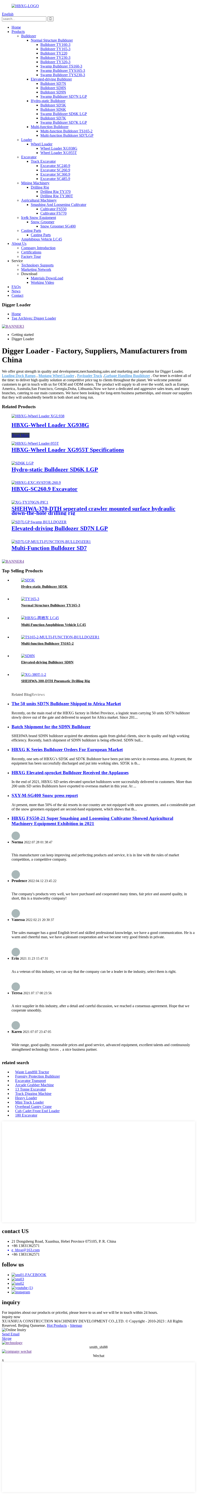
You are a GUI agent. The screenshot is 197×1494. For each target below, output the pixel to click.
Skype (7, 1338)
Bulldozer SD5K (53, 105)
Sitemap (76, 1325)
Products (18, 32)
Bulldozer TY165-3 (55, 49)
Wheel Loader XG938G (58, 148)
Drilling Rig (40, 187)
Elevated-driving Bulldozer (51, 79)
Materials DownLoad (47, 278)
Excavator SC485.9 (55, 179)
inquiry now (11, 1317)
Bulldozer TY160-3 (55, 45)
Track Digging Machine (33, 1094)
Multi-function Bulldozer (49, 127)
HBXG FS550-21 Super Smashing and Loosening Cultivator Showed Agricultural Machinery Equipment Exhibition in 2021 (92, 821)
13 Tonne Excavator (30, 1089)
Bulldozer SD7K (53, 118)
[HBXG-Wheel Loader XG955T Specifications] (35, 443)
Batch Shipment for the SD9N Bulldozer (51, 726)
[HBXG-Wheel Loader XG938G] (38, 416)
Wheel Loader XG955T (58, 153)
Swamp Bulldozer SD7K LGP (63, 122)
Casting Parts (31, 230)
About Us (19, 243)
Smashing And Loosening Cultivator (58, 205)
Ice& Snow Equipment (38, 218)
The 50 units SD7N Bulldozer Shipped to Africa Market (66, 703)
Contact (17, 295)
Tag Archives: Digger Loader (34, 318)
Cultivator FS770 (53, 213)
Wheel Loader (41, 144)
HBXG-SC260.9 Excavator (45, 489)
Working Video (42, 282)
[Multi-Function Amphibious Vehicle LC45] (40, 618)
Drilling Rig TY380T (56, 196)
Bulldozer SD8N (53, 88)
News (16, 291)
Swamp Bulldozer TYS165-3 (62, 70)
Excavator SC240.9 (55, 166)
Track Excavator (43, 161)
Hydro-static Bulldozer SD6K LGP (55, 469)
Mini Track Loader (29, 1102)
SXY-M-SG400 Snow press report (45, 795)
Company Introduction (38, 248)
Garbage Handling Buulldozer (127, 376)
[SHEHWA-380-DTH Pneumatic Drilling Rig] (33, 675)
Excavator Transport (30, 1081)
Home (16, 27)
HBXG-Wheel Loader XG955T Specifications (68, 450)
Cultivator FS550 (53, 209)
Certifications (31, 252)
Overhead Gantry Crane (33, 1107)
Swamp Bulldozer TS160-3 (61, 66)
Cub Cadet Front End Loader (37, 1111)
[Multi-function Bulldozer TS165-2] (60, 637)
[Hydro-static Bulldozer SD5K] (28, 580)
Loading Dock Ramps (19, 376)
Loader (26, 140)
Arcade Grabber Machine (34, 1085)
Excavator (29, 157)
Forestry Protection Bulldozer (37, 1076)
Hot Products (57, 1325)
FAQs (16, 287)
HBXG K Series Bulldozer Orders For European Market (67, 749)
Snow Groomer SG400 (58, 226)
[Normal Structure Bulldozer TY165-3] (30, 599)
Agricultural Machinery (39, 200)
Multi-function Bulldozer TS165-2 (66, 131)
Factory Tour (31, 256)
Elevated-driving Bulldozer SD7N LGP (60, 528)
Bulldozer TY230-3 (55, 58)
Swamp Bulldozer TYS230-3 (62, 75)
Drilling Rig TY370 (55, 192)
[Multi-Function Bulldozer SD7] (51, 542)
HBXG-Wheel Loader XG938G (50, 425)
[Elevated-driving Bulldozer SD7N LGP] (39, 522)
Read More (20, 435)
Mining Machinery (35, 183)
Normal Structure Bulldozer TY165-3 (50, 605)
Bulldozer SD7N (53, 83)
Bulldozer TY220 (53, 53)
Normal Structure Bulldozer (52, 40)
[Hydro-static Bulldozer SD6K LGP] (23, 463)
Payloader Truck (89, 376)
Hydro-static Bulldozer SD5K (44, 586)
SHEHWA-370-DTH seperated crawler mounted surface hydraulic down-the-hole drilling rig (93, 511)
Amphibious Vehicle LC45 (41, 239)
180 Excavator (26, 1115)
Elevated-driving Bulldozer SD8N (47, 662)
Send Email (10, 1334)
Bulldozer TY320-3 (55, 62)
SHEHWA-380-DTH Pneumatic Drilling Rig (55, 681)
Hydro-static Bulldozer (48, 101)
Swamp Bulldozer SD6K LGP (63, 114)
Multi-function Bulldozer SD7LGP (66, 135)
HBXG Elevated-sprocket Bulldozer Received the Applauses (70, 772)
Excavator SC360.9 (55, 174)
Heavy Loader (26, 1098)
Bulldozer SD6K (53, 109)
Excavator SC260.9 (55, 170)
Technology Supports (37, 265)
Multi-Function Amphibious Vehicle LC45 (53, 625)
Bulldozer (28, 36)
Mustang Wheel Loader (56, 376)
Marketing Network (36, 269)
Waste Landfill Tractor (32, 1072)
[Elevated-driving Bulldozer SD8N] (28, 656)
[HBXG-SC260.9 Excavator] (36, 483)
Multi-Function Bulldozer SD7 (49, 548)
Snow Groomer (42, 222)
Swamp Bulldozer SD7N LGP (63, 96)
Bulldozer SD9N (53, 92)
